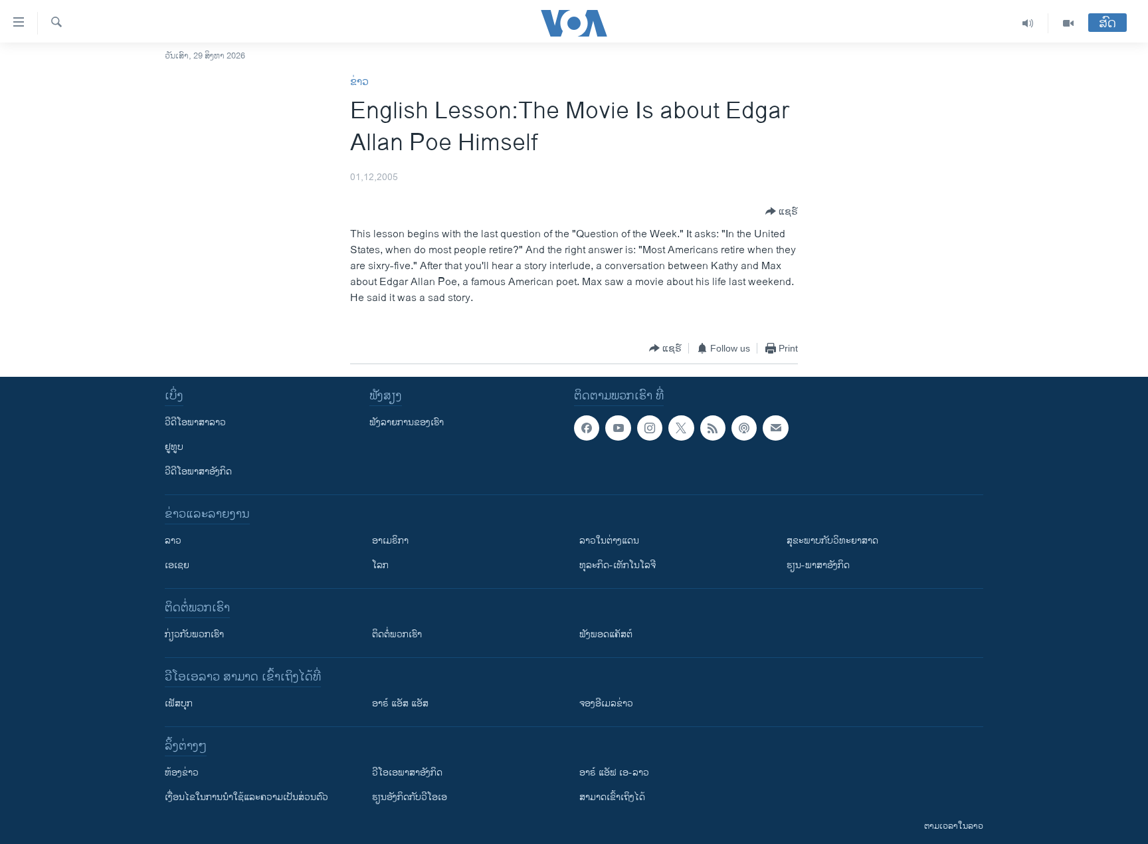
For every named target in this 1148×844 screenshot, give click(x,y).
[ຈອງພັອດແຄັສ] (775, 428)
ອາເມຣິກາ (390, 541)
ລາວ (173, 541)
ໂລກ (380, 565)
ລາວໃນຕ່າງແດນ (609, 541)
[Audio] (1028, 23)
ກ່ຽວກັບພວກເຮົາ (194, 634)
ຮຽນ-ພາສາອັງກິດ (818, 565)
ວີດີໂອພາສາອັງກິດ (198, 471)
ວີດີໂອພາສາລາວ (195, 422)
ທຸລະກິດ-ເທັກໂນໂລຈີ (617, 565)
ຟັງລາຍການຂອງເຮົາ (406, 422)
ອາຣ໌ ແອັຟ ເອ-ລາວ (614, 773)
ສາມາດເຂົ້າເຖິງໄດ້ (612, 797)
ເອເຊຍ (177, 565)
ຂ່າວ (359, 82)
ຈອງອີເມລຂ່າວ (606, 703)
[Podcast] (744, 428)
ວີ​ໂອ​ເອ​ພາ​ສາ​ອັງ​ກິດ (407, 773)
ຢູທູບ (174, 447)
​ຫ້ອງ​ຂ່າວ (182, 773)
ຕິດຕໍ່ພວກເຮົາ (397, 634)
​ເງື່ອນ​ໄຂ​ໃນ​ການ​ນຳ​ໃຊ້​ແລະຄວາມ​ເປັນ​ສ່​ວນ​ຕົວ (246, 797)
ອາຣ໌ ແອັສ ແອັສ (400, 703)
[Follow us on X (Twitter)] (681, 428)
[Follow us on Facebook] (586, 428)
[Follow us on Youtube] (617, 428)
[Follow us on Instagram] (649, 428)
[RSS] (712, 428)
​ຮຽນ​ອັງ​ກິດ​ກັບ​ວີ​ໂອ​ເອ (409, 797)
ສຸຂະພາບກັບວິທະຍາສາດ (832, 541)
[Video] (1068, 23)
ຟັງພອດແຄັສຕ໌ (605, 634)
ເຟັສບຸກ (179, 703)
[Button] (781, 211)
